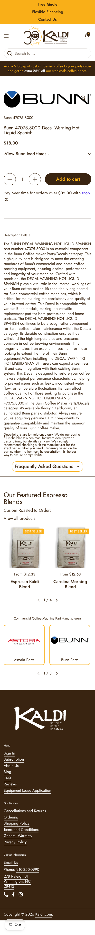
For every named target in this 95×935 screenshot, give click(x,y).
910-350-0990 (27, 869)
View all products (19, 518)
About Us (11, 765)
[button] (86, 36)
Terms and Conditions (21, 829)
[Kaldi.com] (46, 36)
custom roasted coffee (47, 66)
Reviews (10, 784)
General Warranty (18, 835)
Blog (7, 771)
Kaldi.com (43, 914)
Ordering (11, 817)
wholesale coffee (64, 70)
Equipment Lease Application (27, 790)
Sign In (9, 753)
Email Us (11, 862)
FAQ (7, 778)
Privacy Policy (15, 842)
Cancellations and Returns (25, 811)
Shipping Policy (16, 823)
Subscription (14, 759)
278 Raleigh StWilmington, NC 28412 (17, 881)
